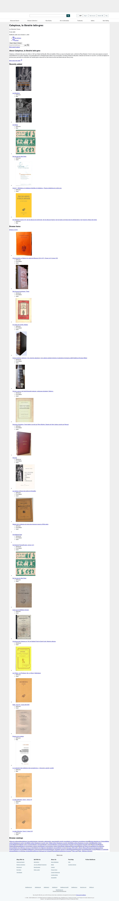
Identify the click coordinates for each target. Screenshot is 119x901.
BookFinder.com (59, 890)
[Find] (68, 15)
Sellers (92, 20)
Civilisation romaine (47, 844)
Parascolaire (46, 849)
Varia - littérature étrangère (85, 851)
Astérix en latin (71, 841)
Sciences (59, 851)
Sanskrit (54, 851)
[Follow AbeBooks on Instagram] (86, 867)
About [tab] (15, 43)
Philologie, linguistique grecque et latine (59, 849)
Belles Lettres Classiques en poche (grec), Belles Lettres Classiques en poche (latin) (49, 843)
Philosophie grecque (80, 849)
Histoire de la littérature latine (41, 848)
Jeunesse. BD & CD (72, 848)
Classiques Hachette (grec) (70, 844)
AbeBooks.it (54, 887)
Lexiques (94, 848)
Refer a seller (37, 869)
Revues (32, 851)
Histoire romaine (62, 848)
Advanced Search (14, 20)
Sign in (85, 15)
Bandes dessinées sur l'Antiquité (97, 841)
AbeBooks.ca (74, 887)
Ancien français (27, 841)
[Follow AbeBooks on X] (86, 865)
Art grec (60, 841)
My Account (92, 15)
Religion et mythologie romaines (22, 851)
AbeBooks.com (28, 887)
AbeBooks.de (38, 887)
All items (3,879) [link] (13, 229)
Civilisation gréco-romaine (25, 844)
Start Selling (106, 20)
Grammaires (74, 846)
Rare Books (49, 20)
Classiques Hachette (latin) (84, 844)
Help (106, 15)
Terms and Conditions (81, 895)
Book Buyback (37, 867)
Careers (53, 867)
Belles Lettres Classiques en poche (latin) (81, 843)
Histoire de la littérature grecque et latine (24, 848)
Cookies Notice (54, 875)
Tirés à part (75, 851)
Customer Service (72, 864)
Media (52, 864)
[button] (25, 45)
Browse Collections (32, 20)
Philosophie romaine (91, 849)
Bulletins (15, 844)
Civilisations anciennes (57, 844)
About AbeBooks (54, 862)
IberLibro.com (83, 887)
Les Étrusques (88, 848)
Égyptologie (17, 846)
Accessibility (54, 877)
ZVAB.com (91, 887)
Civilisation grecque (37, 844)
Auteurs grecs (78, 841)
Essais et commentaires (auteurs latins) (51, 846)
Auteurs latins (85, 841)
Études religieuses (65, 846)
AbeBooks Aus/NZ (64, 887)
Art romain (64, 841)
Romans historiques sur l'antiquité (43, 851)
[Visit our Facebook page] (86, 862)
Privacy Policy (54, 869)
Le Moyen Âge (81, 848)
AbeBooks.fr (46, 887)
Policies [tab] (19, 43)
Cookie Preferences (55, 872)
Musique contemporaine (36, 849)
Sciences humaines (66, 851)
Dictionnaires (95, 844)
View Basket (19, 872)
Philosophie (72, 849)
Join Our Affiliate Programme (40, 864)
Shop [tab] (11, 43)
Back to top (59, 855)
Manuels (27, 849)
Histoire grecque (53, 848)
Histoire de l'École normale (85, 846)
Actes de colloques (15, 841)
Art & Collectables (64, 20)
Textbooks (80, 20)
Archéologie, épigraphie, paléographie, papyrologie (44, 841)
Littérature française (19, 849)
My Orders (19, 869)
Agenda (22, 841)
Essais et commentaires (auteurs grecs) (30, 846)
